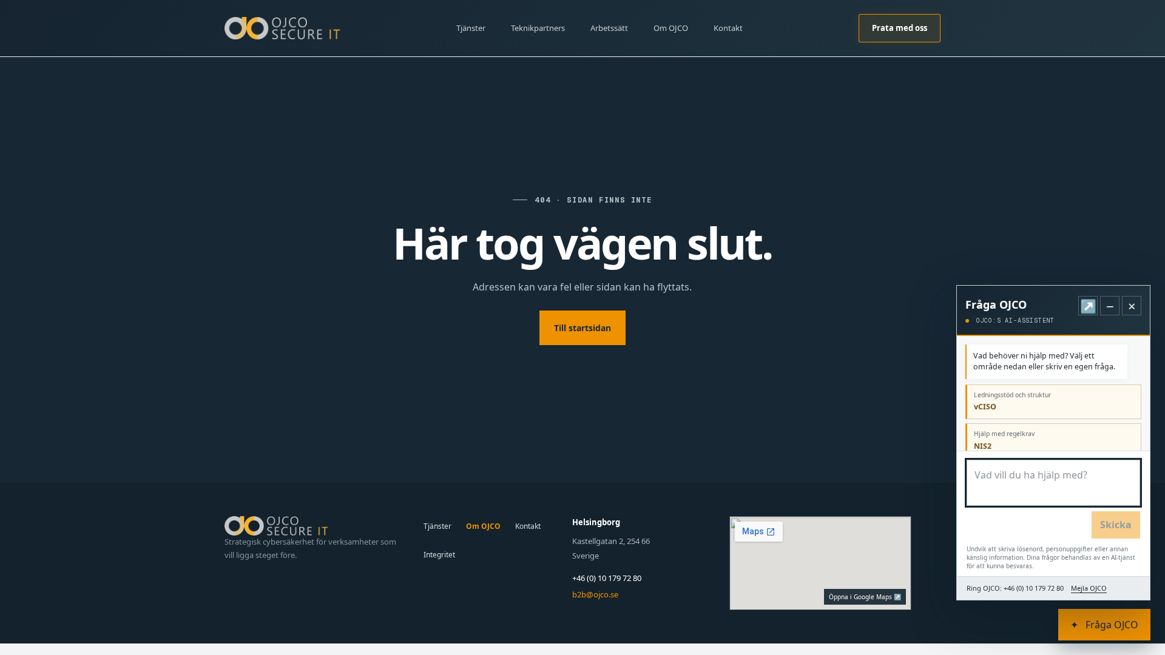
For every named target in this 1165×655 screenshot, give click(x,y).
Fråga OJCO (1104, 624)
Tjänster (470, 27)
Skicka (1116, 524)
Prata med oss (899, 27)
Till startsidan (582, 328)
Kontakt (728, 27)
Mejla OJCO (1089, 588)
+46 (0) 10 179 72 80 (606, 578)
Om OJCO (670, 27)
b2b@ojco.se (595, 594)
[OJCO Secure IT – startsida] (282, 28)
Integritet (439, 554)
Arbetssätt (609, 27)
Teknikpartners (538, 27)
